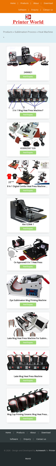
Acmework (40, 450)
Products (25, 3)
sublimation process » (26, 31)
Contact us (48, 9)
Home (13, 3)
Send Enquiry (28, 77)
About (36, 3)
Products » (9, 31)
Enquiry (34, 9)
